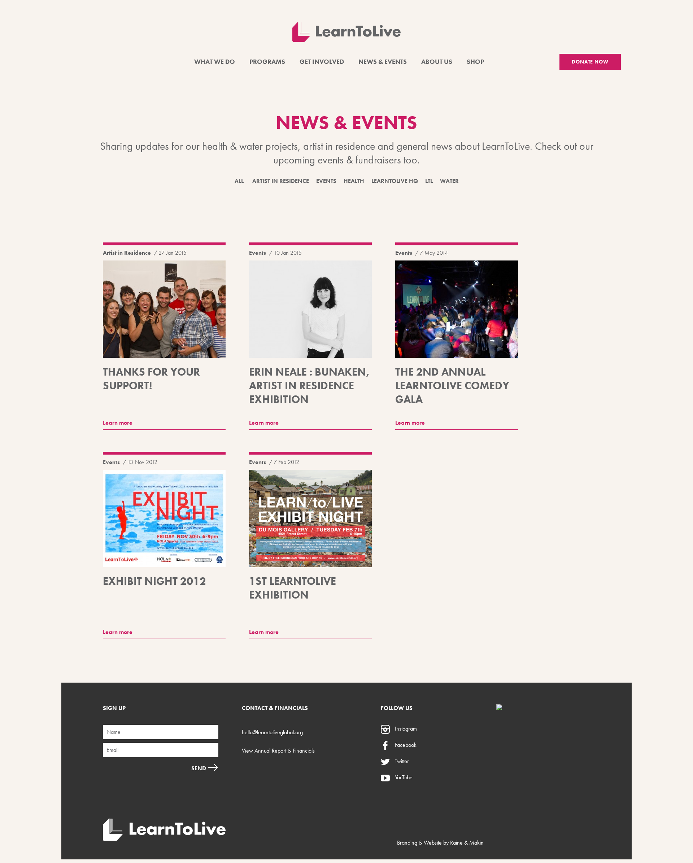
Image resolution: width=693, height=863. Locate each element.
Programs (267, 61)
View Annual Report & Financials (278, 750)
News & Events (382, 61)
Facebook (405, 745)
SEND (199, 768)
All (239, 181)
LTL (429, 181)
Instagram (405, 728)
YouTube (403, 777)
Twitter (401, 761)
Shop (475, 61)
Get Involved (322, 61)
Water (449, 181)
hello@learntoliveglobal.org (272, 732)
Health (354, 181)
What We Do (214, 61)
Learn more (117, 423)
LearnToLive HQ (394, 181)
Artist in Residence (280, 181)
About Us (436, 61)
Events (326, 181)
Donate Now (590, 61)
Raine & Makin (467, 842)
